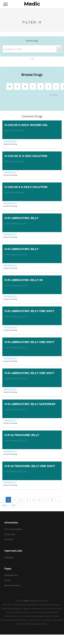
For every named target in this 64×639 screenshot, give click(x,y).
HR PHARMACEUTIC (16, 223)
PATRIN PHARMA (14, 130)
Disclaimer (9, 539)
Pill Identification (11, 575)
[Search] (58, 49)
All (10, 86)
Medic (32, 4)
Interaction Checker (12, 585)
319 (13, 505)
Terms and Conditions (13, 529)
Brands (7, 580)
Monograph (9, 557)
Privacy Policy (9, 534)
